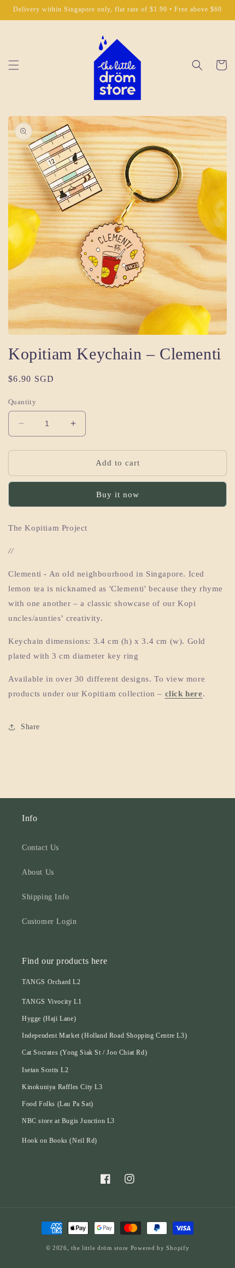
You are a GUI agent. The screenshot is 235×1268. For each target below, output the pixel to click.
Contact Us (40, 848)
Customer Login (49, 921)
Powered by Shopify (160, 1247)
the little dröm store (99, 1247)
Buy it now (117, 494)
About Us (38, 872)
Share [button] (30, 727)
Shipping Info (45, 897)
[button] (14, 65)
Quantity (22, 402)
